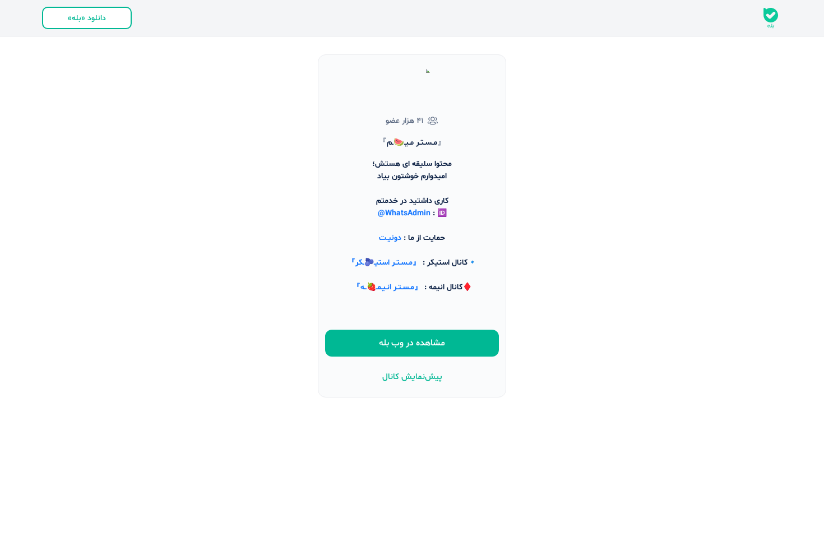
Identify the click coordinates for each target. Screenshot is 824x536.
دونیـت (390, 238)
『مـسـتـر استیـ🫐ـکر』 (384, 262)
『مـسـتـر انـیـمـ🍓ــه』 (387, 287)
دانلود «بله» (87, 18)
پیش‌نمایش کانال (412, 377)
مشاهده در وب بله (412, 343)
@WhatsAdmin (404, 213)
